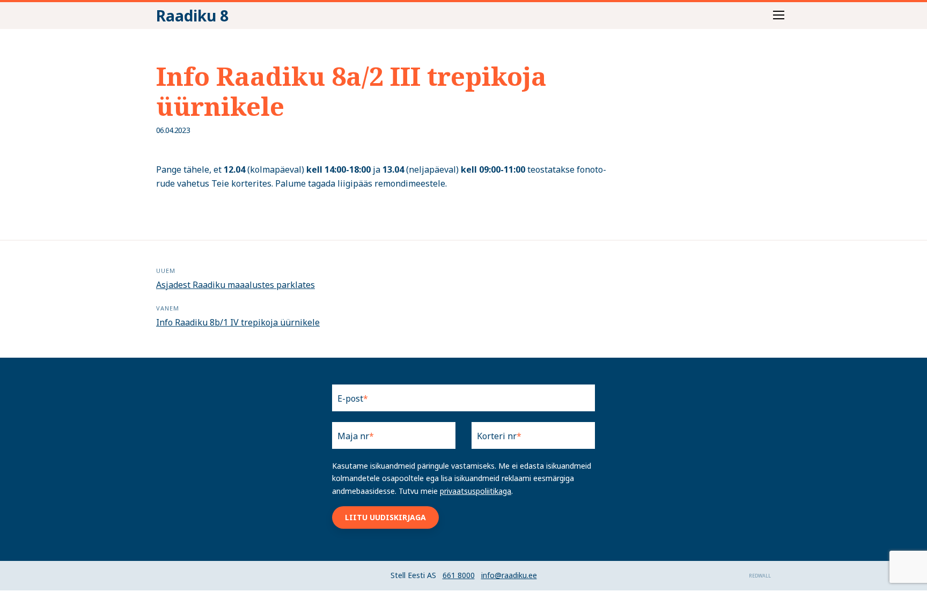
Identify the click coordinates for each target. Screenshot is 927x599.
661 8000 (459, 575)
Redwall (760, 575)
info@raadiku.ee (509, 575)
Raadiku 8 (192, 15)
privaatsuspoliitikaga (475, 491)
